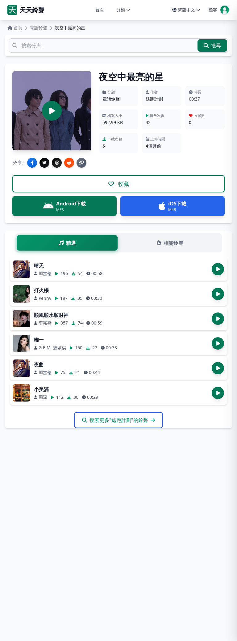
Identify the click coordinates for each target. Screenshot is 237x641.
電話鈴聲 (38, 28)
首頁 (99, 10)
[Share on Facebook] (32, 163)
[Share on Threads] (57, 163)
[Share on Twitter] (44, 163)
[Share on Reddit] (69, 163)
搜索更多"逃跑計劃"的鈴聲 (118, 420)
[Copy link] (81, 163)
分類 (120, 10)
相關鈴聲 (173, 242)
